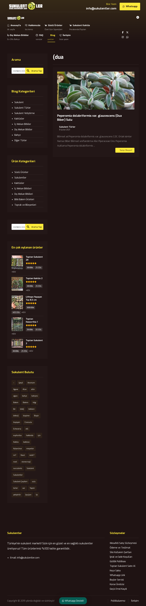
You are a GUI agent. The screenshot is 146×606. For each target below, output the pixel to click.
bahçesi (35, 396)
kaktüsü (26, 442)
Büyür (36, 416)
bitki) (22, 409)
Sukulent (19, 102)
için (39, 435)
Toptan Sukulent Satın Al (122, 565)
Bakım (15, 402)
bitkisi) (16, 416)
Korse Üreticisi (117, 584)
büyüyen (16, 422)
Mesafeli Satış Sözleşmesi (123, 543)
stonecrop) (26, 462)
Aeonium (31, 383)
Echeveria (17, 429)
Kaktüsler (19, 118)
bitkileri (32, 409)
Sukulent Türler (67, 127)
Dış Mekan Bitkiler (23, 129)
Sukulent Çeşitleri (20, 481)
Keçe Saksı (115, 570)
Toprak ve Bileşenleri (25, 204)
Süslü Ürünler (21, 172)
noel (15, 462)
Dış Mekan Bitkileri (23, 193)
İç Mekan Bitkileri (23, 188)
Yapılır (32, 488)
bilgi (34, 402)
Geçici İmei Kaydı (118, 588)
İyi (37, 495)
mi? (14, 455)
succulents (17, 468)
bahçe (24, 396)
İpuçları (28, 495)
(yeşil (21, 383)
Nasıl (23, 455)
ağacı (15, 396)
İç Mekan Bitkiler (22, 124)
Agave (15, 389)
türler (15, 488)
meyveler (30, 448)
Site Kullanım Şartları (120, 552)
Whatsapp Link (117, 575)
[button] (135, 19)
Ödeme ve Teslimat (120, 547)
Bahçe (17, 134)
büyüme (26, 416)
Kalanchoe (17, 448)
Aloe (25, 389)
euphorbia (17, 435)
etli (27, 429)
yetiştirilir (17, 495)
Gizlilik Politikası (118, 561)
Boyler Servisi (117, 579)
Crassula (28, 422)
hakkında (29, 435)
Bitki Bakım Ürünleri (24, 199)
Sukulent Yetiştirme (24, 113)
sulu (34, 481)
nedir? (31, 455)
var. (23, 488)
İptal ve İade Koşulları (121, 556)
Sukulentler (20, 177)
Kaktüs (16, 442)
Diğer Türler (20, 140)
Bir (14, 409)
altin (33, 389)
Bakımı (25, 402)
